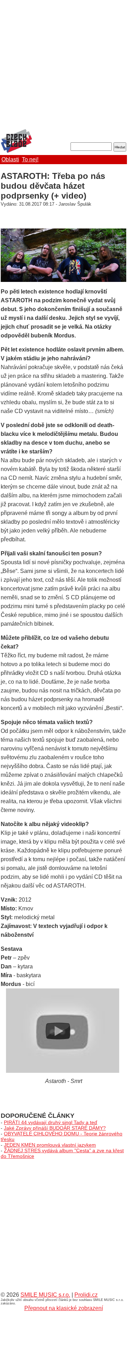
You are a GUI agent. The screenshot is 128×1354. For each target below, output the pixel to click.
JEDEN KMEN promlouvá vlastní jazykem (50, 1145)
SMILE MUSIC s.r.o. (45, 1295)
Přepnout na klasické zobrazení (63, 1308)
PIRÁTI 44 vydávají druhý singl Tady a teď (50, 1122)
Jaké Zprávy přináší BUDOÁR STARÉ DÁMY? (55, 1128)
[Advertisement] (63, 65)
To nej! (30, 159)
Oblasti (10, 159)
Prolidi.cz (86, 1295)
